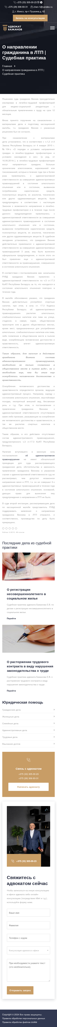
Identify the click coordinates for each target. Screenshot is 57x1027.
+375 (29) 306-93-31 (18, 6)
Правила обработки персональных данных (23, 1018)
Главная (7, 66)
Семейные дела (10, 723)
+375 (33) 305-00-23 (26, 2)
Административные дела (14, 730)
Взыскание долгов (11, 744)
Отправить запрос (20, 990)
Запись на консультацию (30, 18)
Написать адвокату (28, 786)
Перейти (11, 618)
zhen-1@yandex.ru (42, 6)
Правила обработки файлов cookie (19, 1022)
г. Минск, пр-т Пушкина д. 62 (30, 11)
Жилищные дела (10, 716)
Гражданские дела (11, 710)
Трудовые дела (9, 737)
